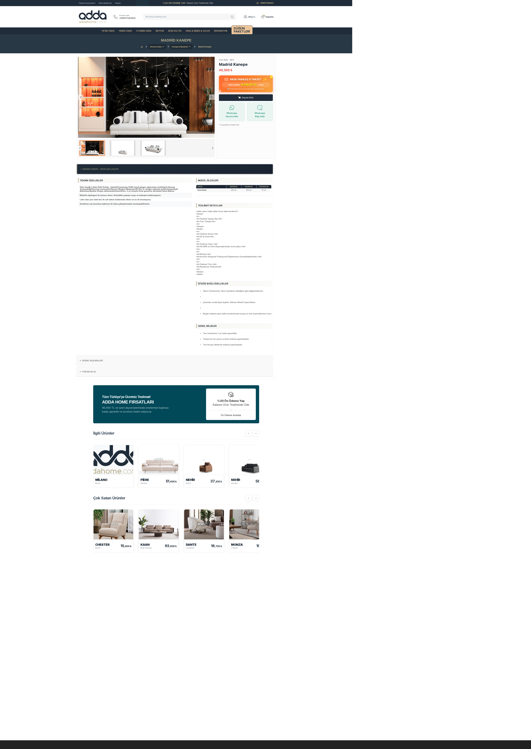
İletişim (118, 3)
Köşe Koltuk (175, 31)
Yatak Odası (108, 31)
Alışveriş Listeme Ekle (229, 125)
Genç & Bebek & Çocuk (198, 31)
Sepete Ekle (247, 97)
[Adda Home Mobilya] (92, 16)
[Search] (232, 17)
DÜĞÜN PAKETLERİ (242, 30)
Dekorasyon (220, 31)
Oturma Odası (144, 31)
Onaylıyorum (518, 744)
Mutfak (160, 31)
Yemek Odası (125, 31)
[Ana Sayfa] (141, 46)
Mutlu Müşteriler (105, 3)
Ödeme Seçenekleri (87, 3)
